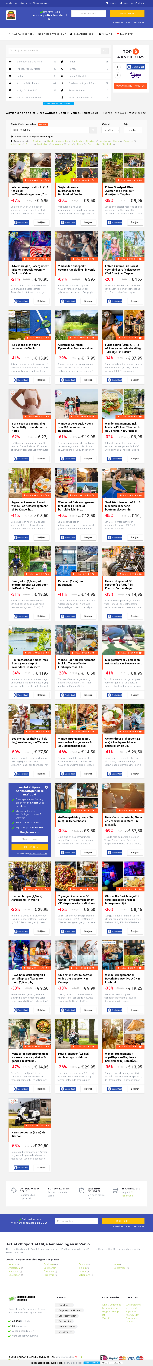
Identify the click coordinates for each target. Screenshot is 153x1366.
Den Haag (37, 141)
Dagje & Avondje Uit (54, 34)
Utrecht (50, 141)
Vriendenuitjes (65, 1332)
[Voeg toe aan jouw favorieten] (12, 157)
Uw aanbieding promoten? (130, 86)
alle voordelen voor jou (135, 22)
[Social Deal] (136, 66)
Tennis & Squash (88, 90)
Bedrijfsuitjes (65, 1305)
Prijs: (126, 124)
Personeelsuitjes (67, 1326)
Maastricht (107, 144)
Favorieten (113, 3)
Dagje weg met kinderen (70, 1310)
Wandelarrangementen (88, 97)
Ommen (29, 144)
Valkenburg (16, 144)
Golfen (36, 76)
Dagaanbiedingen (83, 34)
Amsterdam (57, 144)
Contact (130, 1321)
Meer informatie (92, 1363)
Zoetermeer (128, 141)
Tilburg (80, 144)
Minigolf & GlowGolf (36, 90)
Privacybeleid (132, 1318)
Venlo (70, 144)
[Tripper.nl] (135, 75)
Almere (116, 141)
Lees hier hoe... (41, 3)
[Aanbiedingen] (30, 1299)
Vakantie (107, 34)
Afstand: (105, 124)
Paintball (88, 69)
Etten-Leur (90, 141)
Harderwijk (77, 141)
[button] (104, 51)
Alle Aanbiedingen (23, 34)
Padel (88, 61)
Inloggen (141, 3)
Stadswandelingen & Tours (88, 83)
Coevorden (63, 141)
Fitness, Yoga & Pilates (36, 69)
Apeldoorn (104, 141)
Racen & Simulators (88, 76)
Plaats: (28, 124)
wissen (43, 124)
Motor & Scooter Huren (36, 97)
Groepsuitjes (65, 1321)
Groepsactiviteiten (67, 1316)
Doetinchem (42, 144)
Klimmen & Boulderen (36, 83)
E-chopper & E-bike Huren (36, 61)
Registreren (128, 3)
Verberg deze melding (111, 1363)
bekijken (42, 222)
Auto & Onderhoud (111, 1304)
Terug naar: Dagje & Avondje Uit (58, 104)
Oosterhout (93, 144)
